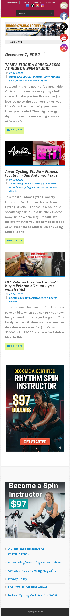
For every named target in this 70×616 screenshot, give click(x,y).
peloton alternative (19, 297)
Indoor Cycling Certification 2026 (32, 596)
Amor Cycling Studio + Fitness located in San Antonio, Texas (31, 173)
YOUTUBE (26, 2)
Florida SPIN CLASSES (20, 76)
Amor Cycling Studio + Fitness (25, 183)
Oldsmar (37, 76)
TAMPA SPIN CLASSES (36, 80)
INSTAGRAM (12, 2)
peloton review (39, 297)
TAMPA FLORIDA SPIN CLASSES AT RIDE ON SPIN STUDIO (32, 66)
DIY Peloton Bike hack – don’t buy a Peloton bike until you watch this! (31, 286)
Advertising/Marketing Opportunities (35, 563)
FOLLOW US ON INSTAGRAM (27, 587)
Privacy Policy (17, 579)
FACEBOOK (50, 2)
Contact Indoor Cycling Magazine (32, 571)
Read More (14, 130)
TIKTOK (37, 2)
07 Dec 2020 (16, 73)
